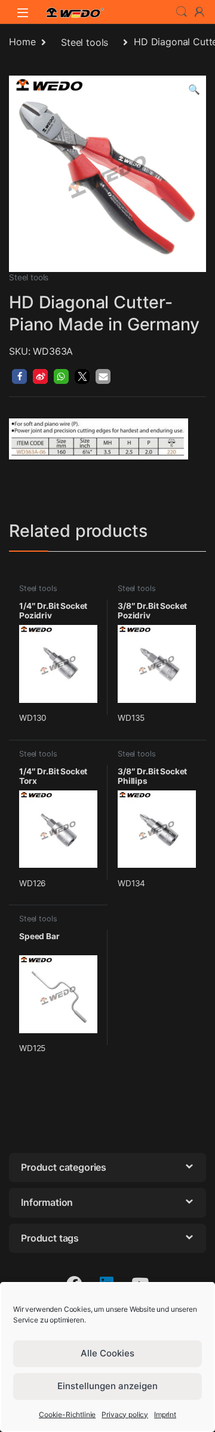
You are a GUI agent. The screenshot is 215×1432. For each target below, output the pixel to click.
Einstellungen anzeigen (107, 1386)
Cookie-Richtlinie (67, 1414)
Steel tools (84, 42)
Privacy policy (125, 1414)
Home (22, 42)
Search (181, 11)
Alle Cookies (107, 1353)
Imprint (165, 1414)
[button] (194, 90)
